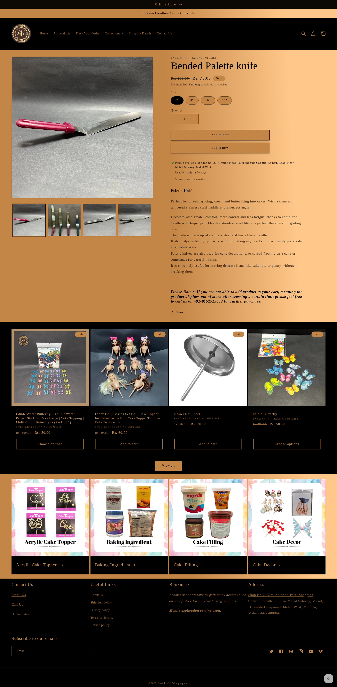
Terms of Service (102, 617)
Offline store (21, 614)
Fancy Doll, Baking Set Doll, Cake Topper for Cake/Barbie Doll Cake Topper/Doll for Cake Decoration (127, 418)
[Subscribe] (87, 651)
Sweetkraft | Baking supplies (173, 683)
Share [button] (180, 312)
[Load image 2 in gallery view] (64, 220)
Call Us (17, 604)
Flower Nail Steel (187, 414)
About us (96, 594)
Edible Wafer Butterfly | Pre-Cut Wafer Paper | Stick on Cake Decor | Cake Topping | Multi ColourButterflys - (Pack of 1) (50, 418)
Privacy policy (100, 610)
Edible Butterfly (265, 414)
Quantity (176, 110)
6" (177, 100)
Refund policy (100, 625)
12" (224, 100)
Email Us (19, 595)
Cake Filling (186, 564)
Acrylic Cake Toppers (37, 564)
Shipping (194, 84)
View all (168, 465)
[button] (114, 33)
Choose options (50, 444)
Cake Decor (264, 564)
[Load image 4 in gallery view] (134, 220)
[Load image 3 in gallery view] (99, 220)
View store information (190, 179)
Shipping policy (101, 602)
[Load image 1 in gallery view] (29, 220)
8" (192, 100)
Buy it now (220, 148)
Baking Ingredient (112, 564)
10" (207, 100)
